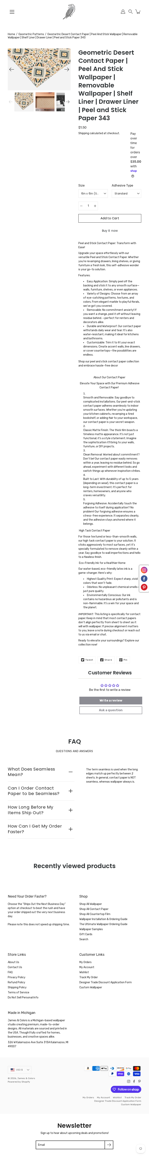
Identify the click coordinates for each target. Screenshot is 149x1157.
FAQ (10, 972)
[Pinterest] (139, 1081)
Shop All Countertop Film (94, 914)
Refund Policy (16, 982)
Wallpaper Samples (91, 929)
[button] (130, 12)
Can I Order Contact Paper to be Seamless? (34, 791)
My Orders (85, 962)
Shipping (83, 133)
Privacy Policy (16, 977)
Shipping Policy (17, 987)
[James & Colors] (74, 11)
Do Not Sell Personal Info (23, 997)
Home (11, 34)
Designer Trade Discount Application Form (105, 982)
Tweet (89, 659)
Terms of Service (18, 992)
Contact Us (15, 967)
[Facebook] (134, 1081)
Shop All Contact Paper (93, 909)
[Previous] (12, 69)
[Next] (67, 69)
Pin (125, 659)
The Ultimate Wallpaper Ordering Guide (103, 924)
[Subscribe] (109, 1145)
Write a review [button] (111, 700)
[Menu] (12, 12)
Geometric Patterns (31, 34)
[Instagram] (128, 1081)
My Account (86, 967)
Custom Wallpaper (90, 987)
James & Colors (26, 1078)
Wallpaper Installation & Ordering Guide (103, 919)
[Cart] (138, 12)
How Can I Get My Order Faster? (35, 829)
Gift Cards (85, 934)
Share (108, 659)
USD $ (19, 1069)
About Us (13, 962)
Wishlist (84, 972)
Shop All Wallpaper (90, 904)
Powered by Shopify (19, 1081)
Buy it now (110, 230)
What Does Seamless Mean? (31, 772)
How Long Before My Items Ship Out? (30, 810)
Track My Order (88, 977)
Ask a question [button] (111, 710)
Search (83, 939)
